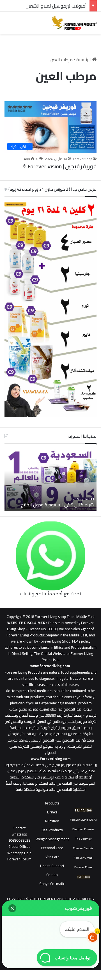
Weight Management (52, 839)
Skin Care (52, 856)
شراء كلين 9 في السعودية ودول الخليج (57, 505)
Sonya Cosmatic (52, 883)
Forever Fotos (83, 867)
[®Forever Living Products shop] (74, 23)
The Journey (83, 838)
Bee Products (52, 830)
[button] (12, 908)
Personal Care (52, 847)
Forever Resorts (83, 848)
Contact (19, 828)
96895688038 (19, 837)
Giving (88, 857)
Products (52, 803)
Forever (79, 857)
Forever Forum (19, 859)
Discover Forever (83, 829)
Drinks (52, 812)
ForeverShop (82, 158)
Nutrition (52, 821)
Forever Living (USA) (83, 819)
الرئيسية (84, 59)
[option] (50, 480)
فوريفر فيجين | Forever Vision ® (60, 166)
